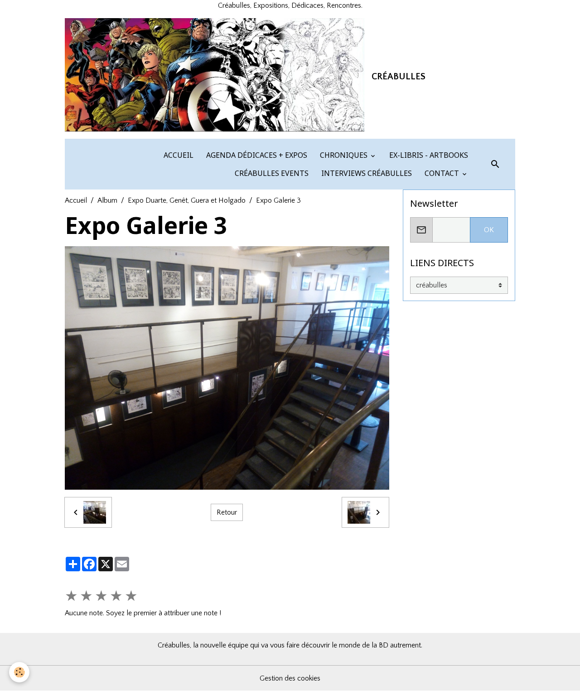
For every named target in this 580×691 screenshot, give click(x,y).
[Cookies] (19, 672)
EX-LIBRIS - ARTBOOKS (427, 155)
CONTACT (442, 173)
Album (107, 200)
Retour (227, 512)
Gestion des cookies (290, 678)
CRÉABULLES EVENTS (271, 173)
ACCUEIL (177, 155)
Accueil (76, 200)
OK (489, 230)
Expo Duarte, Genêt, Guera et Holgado (187, 200)
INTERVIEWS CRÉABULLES (365, 173)
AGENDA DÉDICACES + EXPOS (255, 155)
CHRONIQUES (343, 155)
